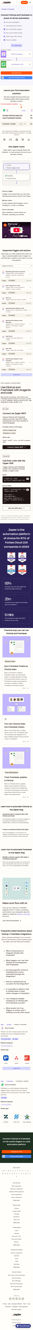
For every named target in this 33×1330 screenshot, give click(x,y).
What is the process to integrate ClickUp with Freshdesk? (15, 953)
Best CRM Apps (16, 1281)
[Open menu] (30, 2)
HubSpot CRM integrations (16, 1191)
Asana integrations (16, 1197)
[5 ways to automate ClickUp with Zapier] (16, 833)
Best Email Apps (16, 1278)
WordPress (16, 1216)
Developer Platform (16, 1304)
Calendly (16, 1233)
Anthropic (26, 914)
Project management (16, 1253)
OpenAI (19, 914)
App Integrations (23, 1306)
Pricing (5, 1304)
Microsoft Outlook (16, 1239)
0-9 (3, 1171)
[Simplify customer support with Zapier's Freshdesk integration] (16, 861)
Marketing (16, 1264)
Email (16, 1258)
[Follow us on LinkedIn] (13, 1298)
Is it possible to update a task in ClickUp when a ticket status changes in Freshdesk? (17, 991)
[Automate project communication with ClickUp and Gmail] (16, 818)
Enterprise (8, 1306)
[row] (8, 165)
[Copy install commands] (27, 479)
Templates (15, 1306)
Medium (16, 1242)
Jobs (28, 1304)
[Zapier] (6, 2)
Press (24, 1304)
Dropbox (16, 1208)
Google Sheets (16, 1211)
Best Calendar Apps (16, 1286)
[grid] (8, 165)
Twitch (16, 1230)
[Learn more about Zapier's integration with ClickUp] (2, 1028)
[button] (16, 77)
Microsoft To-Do (16, 1236)
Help (16, 1039)
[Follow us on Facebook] (10, 1298)
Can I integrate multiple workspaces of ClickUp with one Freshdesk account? (17, 1001)
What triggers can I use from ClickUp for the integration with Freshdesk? (17, 962)
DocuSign (16, 1214)
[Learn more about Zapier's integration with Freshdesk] (2, 1084)
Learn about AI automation (11, 920)
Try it (21, 124)
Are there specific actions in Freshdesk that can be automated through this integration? (17, 973)
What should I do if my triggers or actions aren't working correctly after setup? (18, 1010)
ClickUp (3, 9)
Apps (2, 1024)
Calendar (16, 1255)
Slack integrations (16, 1186)
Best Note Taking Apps (16, 1283)
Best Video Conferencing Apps (16, 1275)
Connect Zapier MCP (15, 447)
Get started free (17, 73)
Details (24, 110)
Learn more (6, 1039)
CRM (16, 1261)
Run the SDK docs (15, 508)
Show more (16, 1200)
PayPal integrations (16, 1194)
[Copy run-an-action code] (27, 490)
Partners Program (16, 1309)
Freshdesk (11, 9)
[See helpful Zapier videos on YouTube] (19, 1298)
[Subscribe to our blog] (23, 1298)
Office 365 (16, 1219)
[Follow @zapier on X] (16, 1298)
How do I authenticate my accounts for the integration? (17, 983)
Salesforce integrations (16, 1189)
